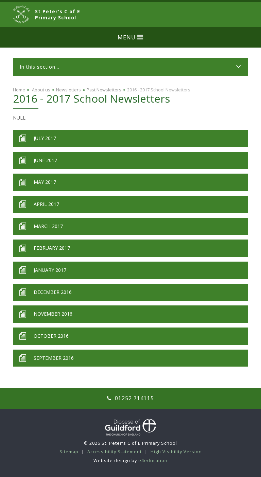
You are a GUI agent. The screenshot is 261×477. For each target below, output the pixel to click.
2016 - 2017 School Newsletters (158, 90)
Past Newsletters (104, 90)
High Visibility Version (176, 452)
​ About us (40, 90)
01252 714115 (133, 398)
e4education (153, 460)
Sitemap (69, 452)
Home (19, 90)
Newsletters (68, 90)
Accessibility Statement (114, 452)
